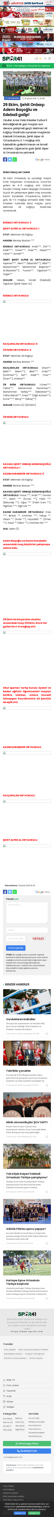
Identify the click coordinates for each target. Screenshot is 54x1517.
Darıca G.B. (8, 1422)
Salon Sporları (21, 1422)
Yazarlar (11, 1390)
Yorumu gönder (15, 947)
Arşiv (9, 1396)
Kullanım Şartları (10, 1493)
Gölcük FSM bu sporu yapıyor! (26, 1229)
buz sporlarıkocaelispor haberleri (33, 1349)
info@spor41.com (14, 1457)
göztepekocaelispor (13, 1354)
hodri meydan (36, 1358)
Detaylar (19, 1513)
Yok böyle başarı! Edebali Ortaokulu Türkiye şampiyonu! (26, 1175)
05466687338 (28, 1451)
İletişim (10, 1406)
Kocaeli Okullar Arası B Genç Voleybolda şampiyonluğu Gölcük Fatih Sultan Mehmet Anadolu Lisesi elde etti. (26, 1236)
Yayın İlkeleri (8, 1486)
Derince (18, 1418)
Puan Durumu (34, 1429)
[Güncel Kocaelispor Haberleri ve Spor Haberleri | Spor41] (11, 58)
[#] (27, 1314)
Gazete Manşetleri (36, 1432)
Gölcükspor (8, 1430)
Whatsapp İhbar (28, 1443)
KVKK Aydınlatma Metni (13, 1496)
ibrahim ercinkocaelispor (15, 1358)
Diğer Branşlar (21, 1429)
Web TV (10, 1379)
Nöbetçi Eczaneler (36, 1422)
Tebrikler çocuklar (18, 1070)
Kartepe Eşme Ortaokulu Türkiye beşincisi (22, 1282)
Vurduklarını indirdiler (21, 1019)
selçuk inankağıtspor (34, 1354)
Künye (9, 1401)
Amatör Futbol (9, 1426)
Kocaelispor (8, 1418)
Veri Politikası (9, 1489)
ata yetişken (10, 1349)
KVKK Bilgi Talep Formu (13, 1500)
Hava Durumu (34, 1425)
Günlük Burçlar (35, 1436)
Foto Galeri (12, 1385)
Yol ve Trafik (33, 1418)
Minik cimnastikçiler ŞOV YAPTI (26, 1122)
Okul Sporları (13, 98)
